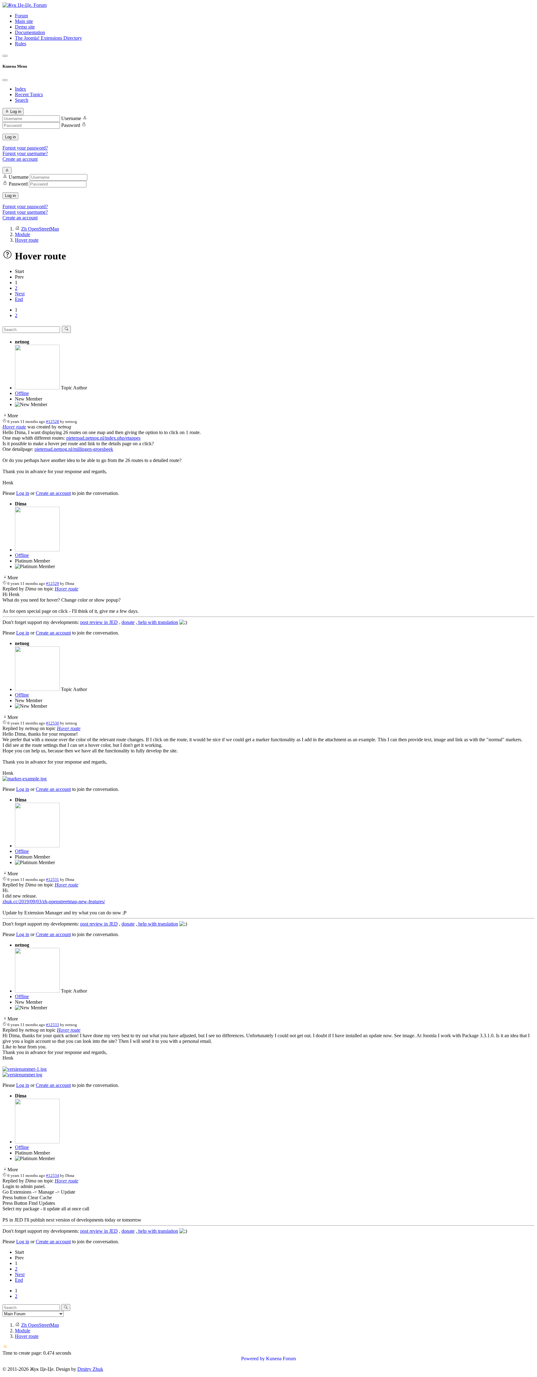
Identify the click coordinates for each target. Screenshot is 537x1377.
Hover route (14, 426)
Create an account (20, 159)
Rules (20, 43)
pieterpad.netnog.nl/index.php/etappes (103, 438)
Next (20, 293)
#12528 (52, 421)
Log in (10, 137)
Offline (22, 393)
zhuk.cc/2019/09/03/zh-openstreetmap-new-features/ (53, 901)
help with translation (157, 622)
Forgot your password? (25, 147)
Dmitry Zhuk (90, 1369)
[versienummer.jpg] (22, 1074)
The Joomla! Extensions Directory (48, 38)
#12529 (52, 583)
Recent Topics (29, 94)
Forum (21, 15)
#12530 (52, 723)
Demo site (25, 26)
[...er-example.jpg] (24, 778)
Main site (24, 21)
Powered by (253, 1358)
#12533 (52, 1024)
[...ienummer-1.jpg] (24, 1069)
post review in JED (99, 622)
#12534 (52, 1175)
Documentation (30, 32)
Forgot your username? (25, 153)
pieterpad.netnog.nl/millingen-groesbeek (73, 449)
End (19, 299)
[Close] (4, 80)
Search (21, 100)
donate (128, 622)
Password (70, 125)
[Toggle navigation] (4, 56)
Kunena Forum (281, 1358)
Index (20, 89)
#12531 (52, 879)
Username (71, 118)
